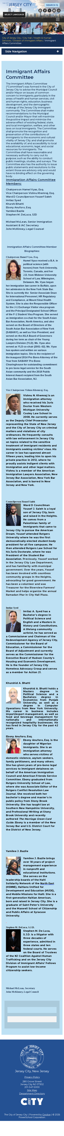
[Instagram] (59, 10)
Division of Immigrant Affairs (28, 40)
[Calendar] (40, 10)
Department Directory (32, 1093)
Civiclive (46, 1114)
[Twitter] (49, 10)
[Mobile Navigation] (32, 19)
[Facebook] (45, 10)
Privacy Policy (32, 1077)
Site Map (32, 1090)
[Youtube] (54, 10)
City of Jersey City (11, 38)
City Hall (27, 38)
